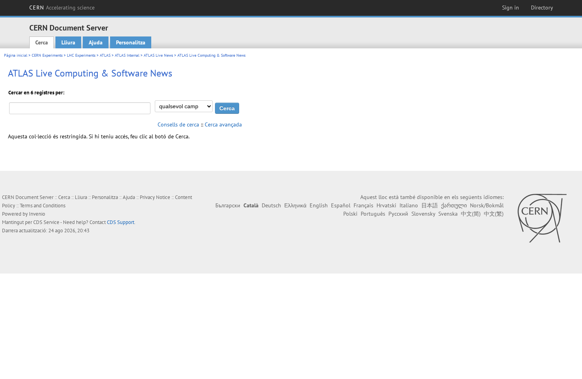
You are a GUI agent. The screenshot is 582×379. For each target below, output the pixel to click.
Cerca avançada (223, 124)
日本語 (429, 205)
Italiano (408, 205)
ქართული (454, 205)
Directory (542, 7)
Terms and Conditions (42, 205)
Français (363, 205)
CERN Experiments (47, 55)
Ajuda (96, 42)
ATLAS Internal (127, 55)
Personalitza (130, 42)
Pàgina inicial (15, 55)
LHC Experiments (81, 55)
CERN (62, 7)
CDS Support (120, 222)
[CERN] (541, 218)
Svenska (448, 213)
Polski (350, 213)
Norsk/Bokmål (487, 205)
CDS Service (46, 222)
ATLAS (105, 55)
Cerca (41, 42)
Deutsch (271, 205)
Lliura (68, 42)
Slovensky (423, 213)
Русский (398, 213)
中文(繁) (494, 213)
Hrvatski (386, 205)
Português (373, 213)
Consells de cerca (178, 124)
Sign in (510, 7)
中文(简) (471, 213)
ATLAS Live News (158, 55)
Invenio (37, 214)
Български (227, 205)
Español (340, 205)
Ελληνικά (295, 205)
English (319, 205)
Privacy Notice (155, 197)
